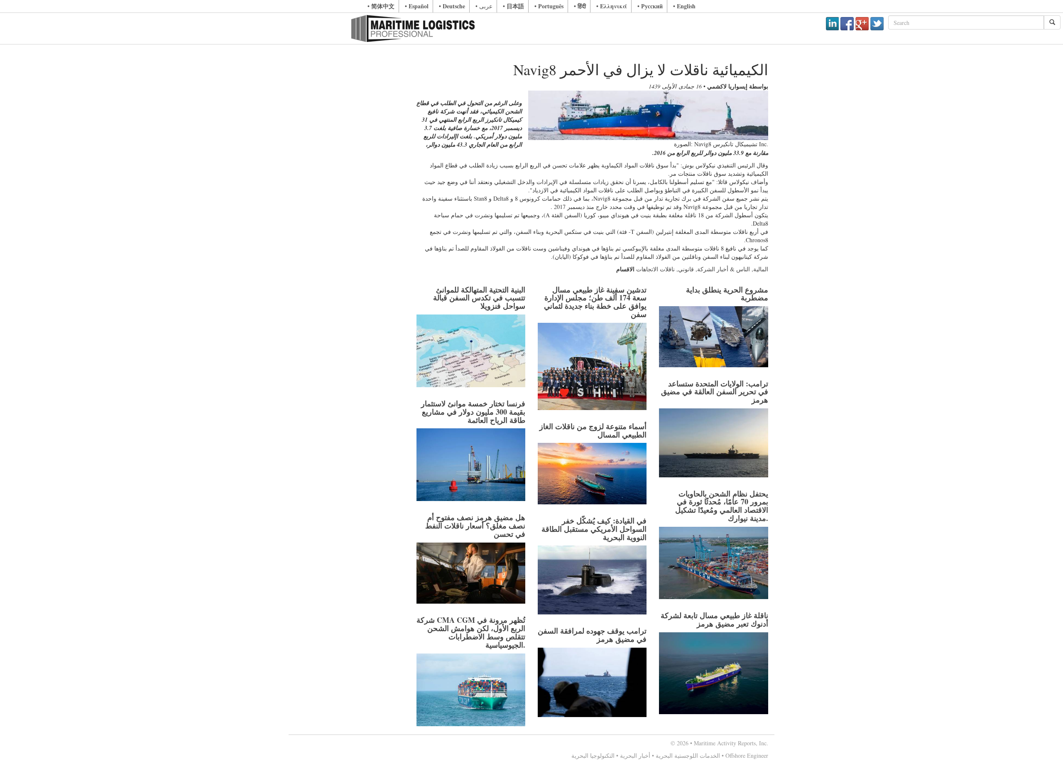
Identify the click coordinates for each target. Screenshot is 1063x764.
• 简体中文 (380, 6)
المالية (760, 269)
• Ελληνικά (611, 6)
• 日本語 (513, 6)
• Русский (650, 6)
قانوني (686, 269)
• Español (417, 6)
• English (684, 6)
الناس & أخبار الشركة (723, 269)
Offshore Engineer (746, 755)
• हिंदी (580, 6)
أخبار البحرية (635, 755)
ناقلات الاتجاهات (655, 269)
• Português (548, 6)
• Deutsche (452, 6)
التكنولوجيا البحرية (593, 755)
